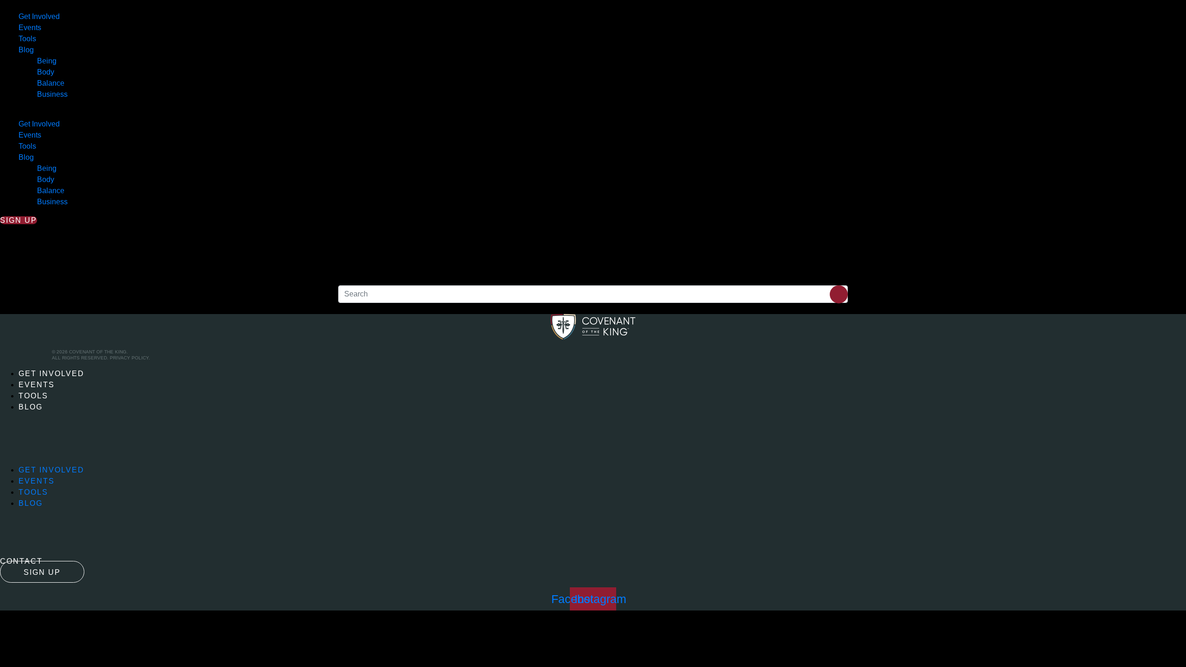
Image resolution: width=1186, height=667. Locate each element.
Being (47, 61)
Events (30, 27)
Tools (27, 39)
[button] (593, 113)
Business (52, 94)
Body (45, 72)
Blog (26, 50)
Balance (50, 83)
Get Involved (39, 16)
